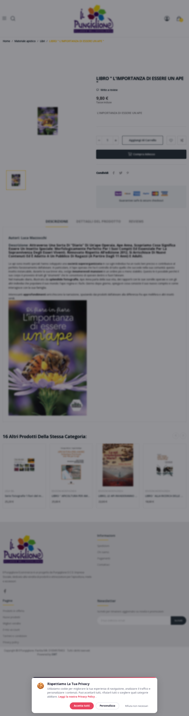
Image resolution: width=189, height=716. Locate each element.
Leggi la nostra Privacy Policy (77, 696)
